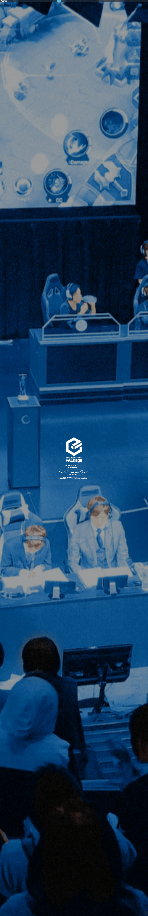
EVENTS (67, 1)
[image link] (4, 1)
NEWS (63, 1)
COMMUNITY (78, 1)
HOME (59, 1)
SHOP (89, 1)
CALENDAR (72, 1)
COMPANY (84, 1)
